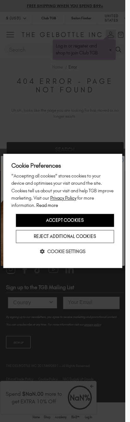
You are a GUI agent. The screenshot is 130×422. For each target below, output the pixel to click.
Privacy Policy (63, 198)
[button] (63, 251)
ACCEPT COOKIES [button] (65, 220)
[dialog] (62, 211)
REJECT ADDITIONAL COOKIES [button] (65, 236)
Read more (47, 205)
